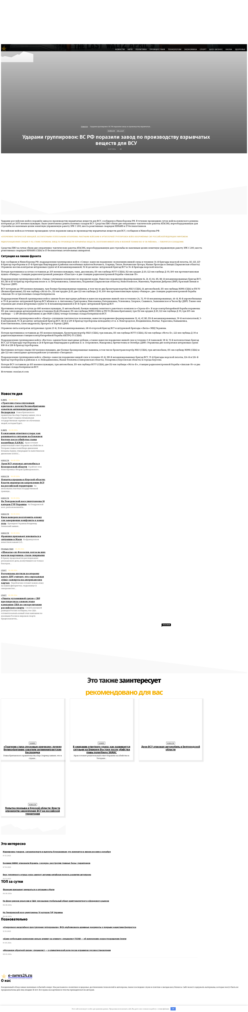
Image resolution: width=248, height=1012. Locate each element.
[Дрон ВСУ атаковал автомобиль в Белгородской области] (170, 721)
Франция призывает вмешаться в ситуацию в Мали (28, 889)
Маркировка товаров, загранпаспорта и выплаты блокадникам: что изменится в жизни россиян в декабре (57, 852)
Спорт (4, 570)
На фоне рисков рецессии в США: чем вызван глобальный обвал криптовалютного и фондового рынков (56, 901)
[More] (187, 159)
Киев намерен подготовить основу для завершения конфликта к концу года (22, 520)
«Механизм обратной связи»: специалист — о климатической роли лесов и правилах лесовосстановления (57, 950)
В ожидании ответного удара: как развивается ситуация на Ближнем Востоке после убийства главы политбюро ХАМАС (101, 749)
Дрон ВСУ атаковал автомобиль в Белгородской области (170, 748)
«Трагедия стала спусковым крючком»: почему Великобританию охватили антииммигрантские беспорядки (33, 749)
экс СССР (120, 131)
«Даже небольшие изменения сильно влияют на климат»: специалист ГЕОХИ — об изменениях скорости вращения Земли (64, 939)
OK (173, 1009)
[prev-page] (122, 820)
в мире (4, 400)
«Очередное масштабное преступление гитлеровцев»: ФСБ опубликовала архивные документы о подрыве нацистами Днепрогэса (69, 927)
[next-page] (125, 820)
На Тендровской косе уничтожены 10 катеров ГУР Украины (33, 912)
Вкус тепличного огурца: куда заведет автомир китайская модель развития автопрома (47, 874)
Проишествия (7, 549)
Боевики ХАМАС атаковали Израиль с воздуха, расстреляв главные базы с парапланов (46, 863)
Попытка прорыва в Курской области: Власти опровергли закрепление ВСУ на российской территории (23, 482)
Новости (84, 127)
